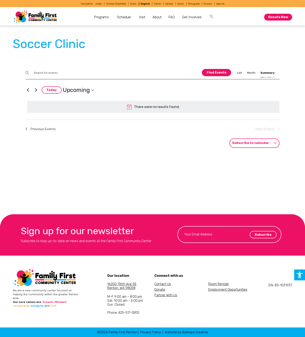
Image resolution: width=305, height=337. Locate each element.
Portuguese (194, 3)
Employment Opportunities (227, 290)
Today (51, 90)
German (169, 3)
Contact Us (162, 284)
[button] (299, 275)
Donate (159, 290)
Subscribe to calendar (250, 143)
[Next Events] (36, 90)
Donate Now (278, 17)
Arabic (98, 3)
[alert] (153, 107)
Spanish (220, 3)
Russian (208, 3)
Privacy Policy (150, 332)
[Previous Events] (28, 90)
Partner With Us (165, 295)
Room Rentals (218, 284)
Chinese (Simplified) (116, 3)
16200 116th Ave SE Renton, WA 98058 (122, 286)
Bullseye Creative (195, 332)
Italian (180, 3)
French (157, 3)
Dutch (133, 3)
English (145, 3)
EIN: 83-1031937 (280, 285)
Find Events (216, 72)
